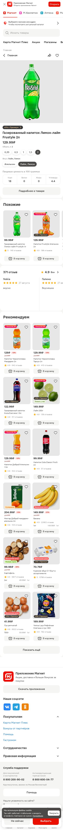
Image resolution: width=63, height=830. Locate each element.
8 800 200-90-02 (13, 779)
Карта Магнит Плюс (15, 722)
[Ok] (25, 707)
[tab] (7, 152)
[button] (31, 24)
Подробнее (38, 816)
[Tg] (16, 707)
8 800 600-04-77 (42, 779)
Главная (7, 50)
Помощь (8, 734)
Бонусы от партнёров (16, 728)
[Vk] (7, 707)
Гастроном (9, 740)
